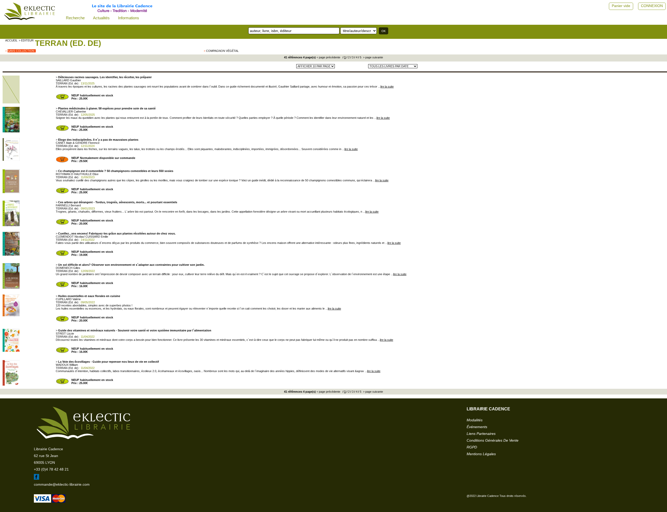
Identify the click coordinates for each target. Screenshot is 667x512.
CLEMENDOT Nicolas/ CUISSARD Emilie (82, 236)
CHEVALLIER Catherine (71, 111)
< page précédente (328, 57)
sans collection (21, 50)
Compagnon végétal (222, 50)
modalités (475, 420)
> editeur (26, 40)
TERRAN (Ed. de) (68, 43)
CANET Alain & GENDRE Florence (78, 142)
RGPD (472, 447)
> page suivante (372, 57)
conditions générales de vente (492, 440)
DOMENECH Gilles (68, 267)
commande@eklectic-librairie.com (62, 484)
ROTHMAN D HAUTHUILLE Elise (77, 174)
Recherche (75, 18)
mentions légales (481, 454)
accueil (11, 40)
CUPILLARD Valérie (68, 299)
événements (477, 427)
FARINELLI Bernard (68, 205)
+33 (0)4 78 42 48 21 (51, 469)
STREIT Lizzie (65, 333)
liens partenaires (481, 433)
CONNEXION (652, 6)
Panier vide (621, 6)
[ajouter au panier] (62, 99)
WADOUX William (67, 364)
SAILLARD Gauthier (68, 80)
